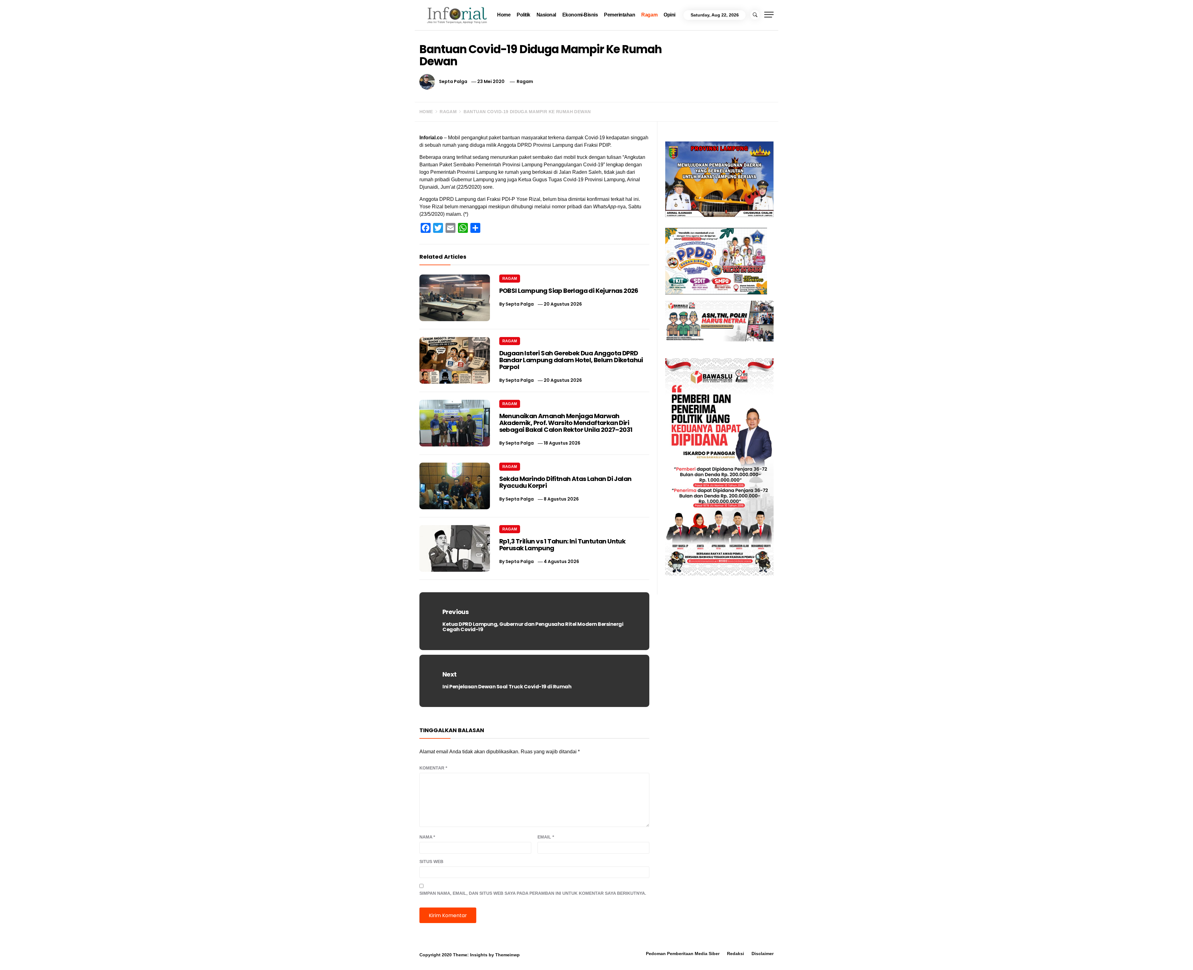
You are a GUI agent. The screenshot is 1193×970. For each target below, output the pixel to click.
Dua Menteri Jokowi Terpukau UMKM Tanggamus (959, 951)
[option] (174, 956)
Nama (427, 836)
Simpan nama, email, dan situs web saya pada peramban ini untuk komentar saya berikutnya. (532, 893)
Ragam (649, 14)
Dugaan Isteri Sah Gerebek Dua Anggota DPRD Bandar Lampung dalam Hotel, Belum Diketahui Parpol (571, 360)
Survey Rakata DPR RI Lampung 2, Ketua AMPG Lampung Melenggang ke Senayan (434, 951)
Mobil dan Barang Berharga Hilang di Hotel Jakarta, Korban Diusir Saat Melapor (151, 951)
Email (545, 836)
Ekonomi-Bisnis (580, 14)
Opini (669, 14)
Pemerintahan (619, 14)
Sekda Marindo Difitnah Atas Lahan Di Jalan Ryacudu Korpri (565, 482)
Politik (523, 14)
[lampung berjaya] (719, 179)
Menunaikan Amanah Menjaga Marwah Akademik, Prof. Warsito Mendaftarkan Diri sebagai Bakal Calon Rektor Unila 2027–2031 (566, 423)
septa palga (453, 81)
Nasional (546, 14)
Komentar (433, 767)
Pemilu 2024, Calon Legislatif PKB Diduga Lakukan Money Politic (695, 951)
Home (503, 14)
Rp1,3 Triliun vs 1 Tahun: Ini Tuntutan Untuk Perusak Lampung (562, 544)
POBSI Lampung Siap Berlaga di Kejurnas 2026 (568, 290)
